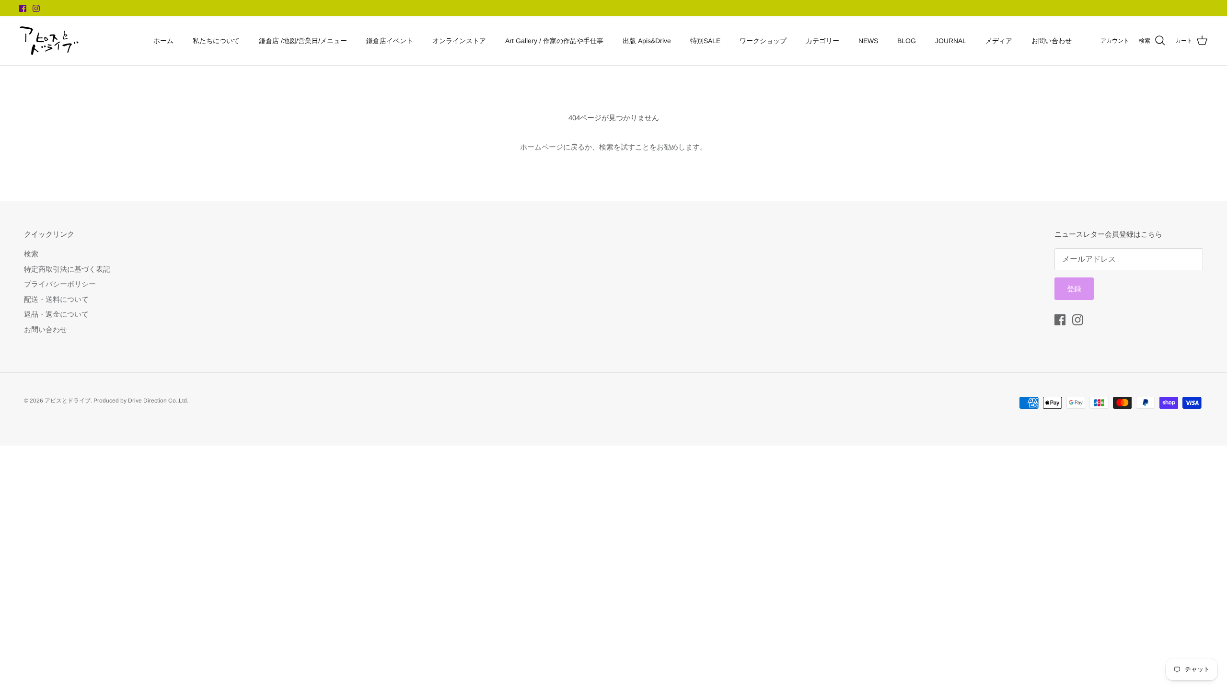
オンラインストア (459, 41)
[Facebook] (22, 8)
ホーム (163, 41)
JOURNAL (950, 41)
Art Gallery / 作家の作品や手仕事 (554, 41)
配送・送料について (56, 299)
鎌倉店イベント (389, 41)
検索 (31, 254)
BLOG (906, 41)
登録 (1074, 289)
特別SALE (705, 41)
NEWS (868, 41)
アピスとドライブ (68, 400)
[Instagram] (36, 8)
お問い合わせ (1051, 41)
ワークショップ (763, 41)
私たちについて (216, 41)
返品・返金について (56, 314)
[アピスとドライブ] (49, 41)
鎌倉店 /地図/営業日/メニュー (303, 41)
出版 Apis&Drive (647, 41)
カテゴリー (822, 41)
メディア (998, 41)
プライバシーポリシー (60, 284)
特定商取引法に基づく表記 (67, 269)
